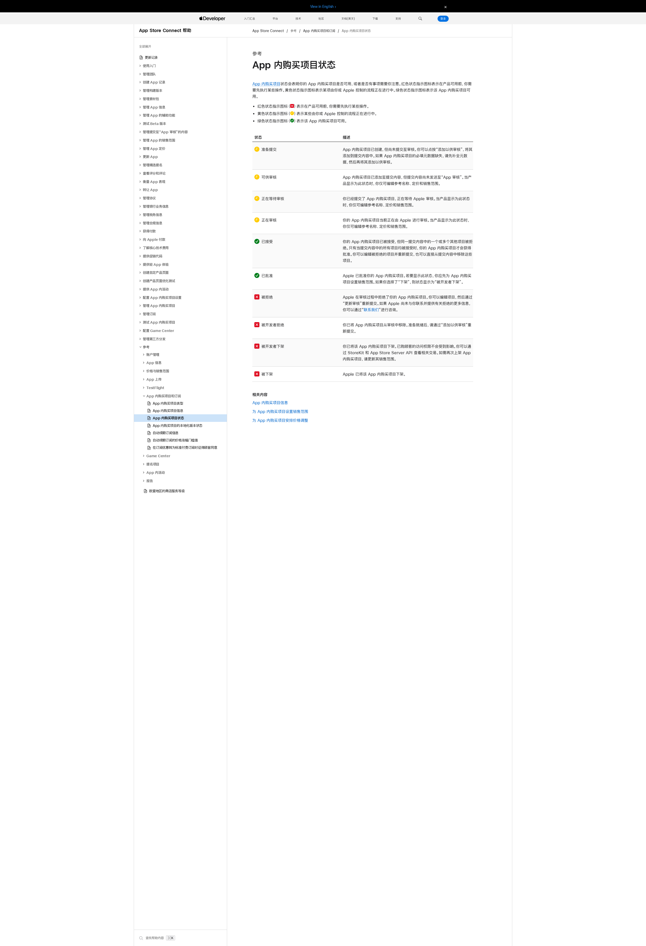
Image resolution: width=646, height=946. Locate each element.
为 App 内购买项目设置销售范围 (280, 411)
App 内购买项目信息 (270, 402)
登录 (443, 18)
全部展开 (145, 46)
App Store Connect (268, 31)
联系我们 (371, 310)
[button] (420, 18)
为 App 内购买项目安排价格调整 (280, 420)
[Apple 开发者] (213, 18)
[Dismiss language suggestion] (445, 7)
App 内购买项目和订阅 (319, 31)
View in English (322, 7)
